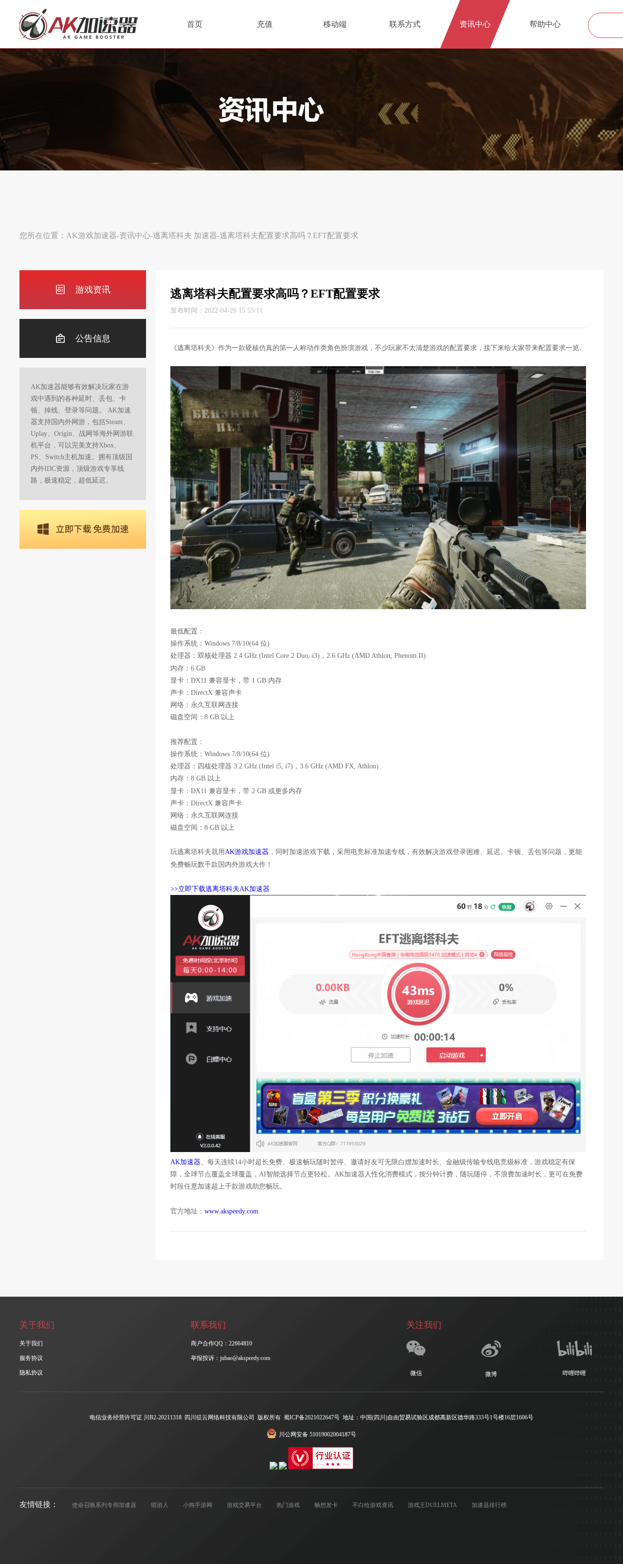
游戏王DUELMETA (432, 1505)
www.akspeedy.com (231, 1211)
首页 (194, 24)
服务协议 (31, 1358)
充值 (265, 24)
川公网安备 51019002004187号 (317, 1434)
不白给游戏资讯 (372, 1505)
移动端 (335, 24)
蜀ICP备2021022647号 (312, 1417)
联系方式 (405, 24)
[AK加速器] (78, 24)
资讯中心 (475, 24)
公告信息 (92, 338)
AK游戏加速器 (91, 235)
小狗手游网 (197, 1505)
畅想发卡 (326, 1505)
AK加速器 (185, 1162)
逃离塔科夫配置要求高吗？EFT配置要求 (289, 235)
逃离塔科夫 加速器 (185, 235)
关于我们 (31, 1343)
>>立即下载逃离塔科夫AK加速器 (220, 889)
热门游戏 (288, 1505)
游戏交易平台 (244, 1505)
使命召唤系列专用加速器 (104, 1505)
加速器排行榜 (489, 1505)
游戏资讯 (92, 290)
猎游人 (159, 1505)
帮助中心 (545, 24)
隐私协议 (31, 1372)
